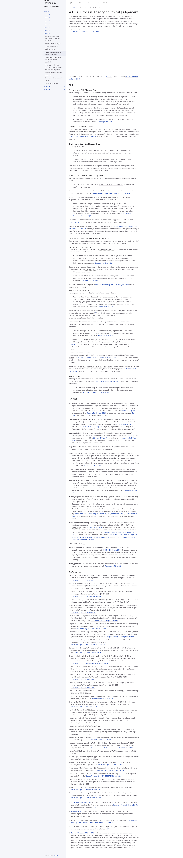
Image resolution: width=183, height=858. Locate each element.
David (129, 564)
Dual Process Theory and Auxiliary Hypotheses (112, 285)
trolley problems (90, 269)
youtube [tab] (85, 31)
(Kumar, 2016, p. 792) (105, 335)
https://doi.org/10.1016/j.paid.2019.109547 (91, 629)
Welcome (47, 12)
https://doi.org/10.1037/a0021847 (83, 687)
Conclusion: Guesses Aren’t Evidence (53, 79)
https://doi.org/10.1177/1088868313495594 (86, 596)
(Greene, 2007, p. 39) (123, 424)
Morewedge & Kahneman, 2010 (99, 514)
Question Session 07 (51, 83)
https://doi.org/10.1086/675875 (103, 699)
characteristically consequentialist (111, 184)
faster (86, 159)
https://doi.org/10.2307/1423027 (82, 580)
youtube (109, 76)
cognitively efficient (85, 499)
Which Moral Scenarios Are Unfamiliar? (53, 74)
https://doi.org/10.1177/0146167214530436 (86, 798)
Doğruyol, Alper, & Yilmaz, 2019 (100, 537)
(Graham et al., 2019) (94, 527)
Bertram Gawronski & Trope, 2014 (107, 381)
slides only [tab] (95, 31)
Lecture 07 (47, 33)
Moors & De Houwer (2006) (96, 413)
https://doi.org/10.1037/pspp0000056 (104, 620)
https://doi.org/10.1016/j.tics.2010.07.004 (109, 770)
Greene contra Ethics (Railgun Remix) (51, 48)
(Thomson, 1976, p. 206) (92, 465)
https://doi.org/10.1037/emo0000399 (88, 653)
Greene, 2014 (74, 222)
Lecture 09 (47, 89)
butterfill (56, 855)
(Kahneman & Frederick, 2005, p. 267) (96, 392)
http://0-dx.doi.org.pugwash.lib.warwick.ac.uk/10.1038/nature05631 (109, 748)
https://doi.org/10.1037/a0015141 (83, 679)
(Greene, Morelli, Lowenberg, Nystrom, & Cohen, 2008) (111, 193)
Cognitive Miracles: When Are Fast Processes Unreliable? (53, 59)
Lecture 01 (47, 15)
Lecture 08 (47, 86)
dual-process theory (96, 129)
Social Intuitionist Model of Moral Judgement (90, 355)
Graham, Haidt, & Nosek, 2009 (115, 532)
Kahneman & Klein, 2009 (120, 514)
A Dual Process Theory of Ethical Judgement (53, 53)
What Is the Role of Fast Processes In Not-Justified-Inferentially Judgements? (53, 67)
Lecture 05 (47, 27)
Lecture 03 (47, 21)
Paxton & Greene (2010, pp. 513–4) (83, 833)
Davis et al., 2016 (116, 535)
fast (93, 342)
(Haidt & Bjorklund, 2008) (112, 550)
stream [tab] (75, 31)
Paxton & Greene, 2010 (82, 802)
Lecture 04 (47, 24)
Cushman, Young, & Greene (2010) (125, 805)
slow (100, 342)
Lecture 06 (47, 30)
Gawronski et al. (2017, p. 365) (92, 427)
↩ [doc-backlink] (95, 807)
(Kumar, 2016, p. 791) (105, 307)
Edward (94, 564)
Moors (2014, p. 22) (128, 411)
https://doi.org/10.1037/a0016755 (102, 740)
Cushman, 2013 (74, 344)
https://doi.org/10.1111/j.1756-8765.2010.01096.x (103, 776)
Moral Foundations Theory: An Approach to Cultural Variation (100, 357)
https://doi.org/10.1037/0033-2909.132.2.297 (113, 765)
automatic (116, 497)
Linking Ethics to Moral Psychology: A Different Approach (52, 38)
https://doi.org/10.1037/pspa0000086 (120, 637)
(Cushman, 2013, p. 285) (103, 263)
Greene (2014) (76, 811)
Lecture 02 (47, 18)
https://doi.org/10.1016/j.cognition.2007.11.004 (87, 707)
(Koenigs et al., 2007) (106, 122)
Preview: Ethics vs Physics (53, 44)
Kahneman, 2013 (81, 514)
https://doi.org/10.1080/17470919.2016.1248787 (88, 645)
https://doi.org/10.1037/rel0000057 (83, 612)
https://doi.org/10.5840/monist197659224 (86, 790)
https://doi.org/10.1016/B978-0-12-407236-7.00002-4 (89, 663)
